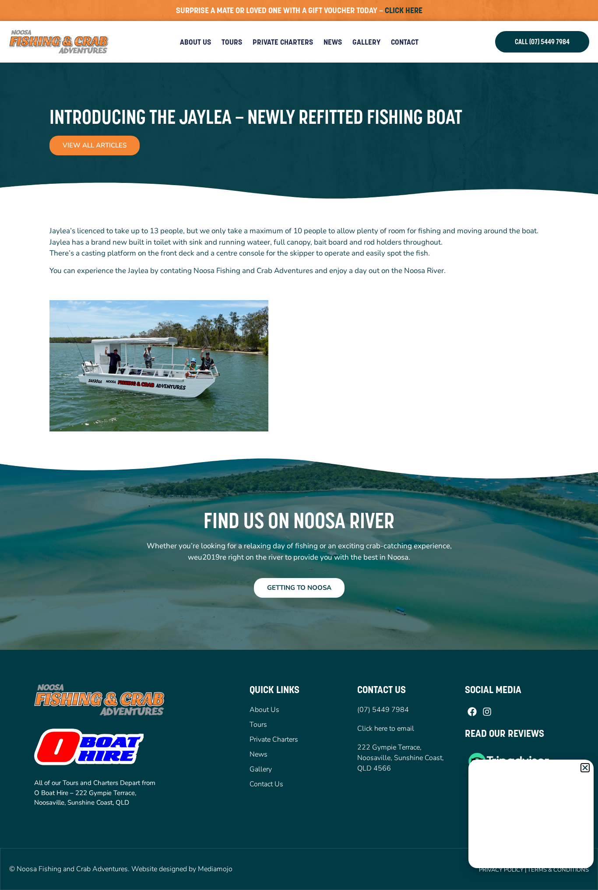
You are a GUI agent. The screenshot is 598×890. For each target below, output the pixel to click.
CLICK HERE (403, 10)
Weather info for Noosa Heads (531, 859)
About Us (195, 42)
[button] (585, 767)
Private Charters (283, 42)
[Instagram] (486, 711)
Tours (232, 42)
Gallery (366, 42)
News (333, 42)
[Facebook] (472, 711)
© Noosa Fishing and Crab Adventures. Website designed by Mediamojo (120, 869)
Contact (405, 42)
